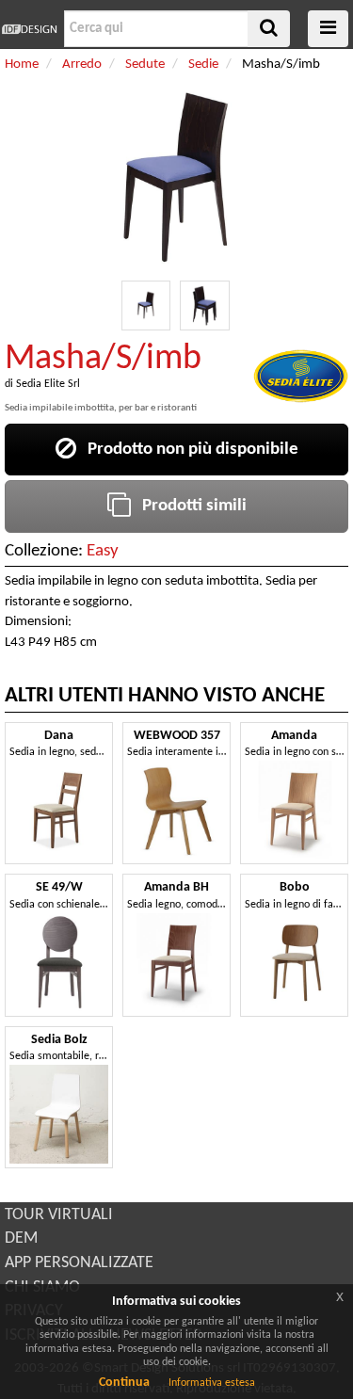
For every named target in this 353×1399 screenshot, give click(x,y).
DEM (21, 1238)
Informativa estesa (211, 1383)
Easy (103, 551)
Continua (124, 1382)
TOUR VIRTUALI (59, 1215)
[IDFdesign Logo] (29, 29)
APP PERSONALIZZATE (79, 1263)
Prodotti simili (189, 506)
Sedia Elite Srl (48, 384)
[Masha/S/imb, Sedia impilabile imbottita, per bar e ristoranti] (146, 305)
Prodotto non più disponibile (187, 449)
